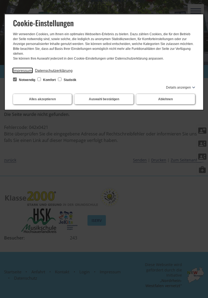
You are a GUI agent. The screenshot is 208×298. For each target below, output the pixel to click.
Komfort (49, 80)
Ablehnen (165, 99)
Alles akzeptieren (42, 99)
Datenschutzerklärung (54, 70)
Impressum (22, 70)
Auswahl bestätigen (104, 99)
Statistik (69, 80)
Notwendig (27, 80)
